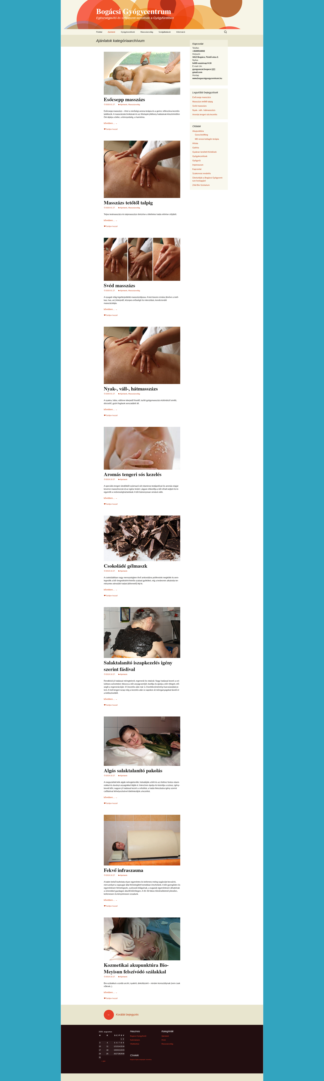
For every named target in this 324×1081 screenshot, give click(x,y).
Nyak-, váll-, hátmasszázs (131, 388)
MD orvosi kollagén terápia (207, 139)
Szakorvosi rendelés (201, 173)
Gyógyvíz (196, 160)
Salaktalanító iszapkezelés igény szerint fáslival (138, 666)
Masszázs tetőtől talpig (128, 202)
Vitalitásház (134, 1044)
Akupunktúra (198, 131)
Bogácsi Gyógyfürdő (138, 1036)
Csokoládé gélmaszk (125, 565)
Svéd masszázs (119, 285)
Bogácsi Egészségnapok (137, 1059)
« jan (103, 1061)
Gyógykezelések (128, 32)
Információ (180, 32)
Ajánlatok (111, 32)
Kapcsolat (196, 169)
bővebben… (110, 123)
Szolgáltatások (165, 32)
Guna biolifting (201, 135)
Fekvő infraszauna (123, 870)
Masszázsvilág (146, 32)
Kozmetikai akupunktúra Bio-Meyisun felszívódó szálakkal (136, 968)
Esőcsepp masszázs (124, 99)
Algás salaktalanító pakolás (133, 770)
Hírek (163, 1040)
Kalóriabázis (135, 1040)
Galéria (195, 148)
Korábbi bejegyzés (123, 1014)
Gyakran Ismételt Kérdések (204, 152)
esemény (149, 1059)
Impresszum (197, 165)
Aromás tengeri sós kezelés (132, 474)
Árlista (195, 143)
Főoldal (99, 32)
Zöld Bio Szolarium (201, 185)
